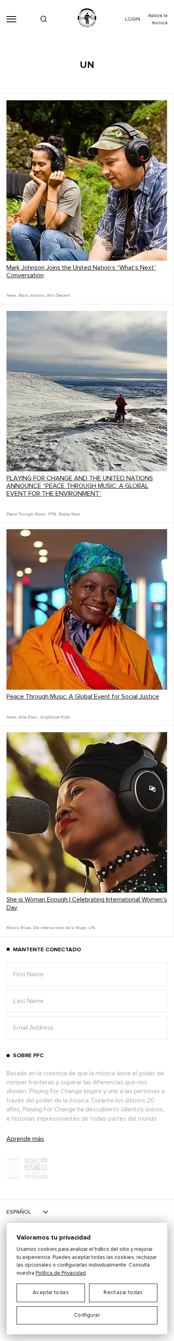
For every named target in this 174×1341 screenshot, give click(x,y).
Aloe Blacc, (29, 717)
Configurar (87, 1315)
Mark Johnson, (32, 296)
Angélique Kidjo (55, 717)
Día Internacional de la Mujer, (60, 928)
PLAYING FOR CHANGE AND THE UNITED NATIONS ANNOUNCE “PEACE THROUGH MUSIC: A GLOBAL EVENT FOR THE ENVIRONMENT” (79, 486)
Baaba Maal (69, 514)
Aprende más (25, 1139)
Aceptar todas (51, 1292)
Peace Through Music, (26, 514)
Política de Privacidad (61, 1273)
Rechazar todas (123, 1292)
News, (11, 296)
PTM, (52, 514)
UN (92, 928)
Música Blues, (19, 928)
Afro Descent (58, 296)
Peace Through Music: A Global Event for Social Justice (82, 696)
